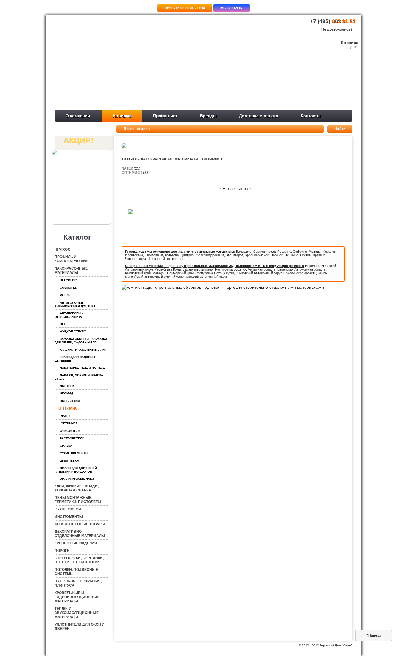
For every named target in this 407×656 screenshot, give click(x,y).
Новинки (122, 115)
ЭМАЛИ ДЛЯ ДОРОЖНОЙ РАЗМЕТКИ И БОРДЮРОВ (76, 469)
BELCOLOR (68, 280)
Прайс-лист (165, 115)
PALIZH (65, 295)
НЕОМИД (66, 393)
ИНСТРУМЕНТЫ (69, 517)
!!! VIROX (62, 249)
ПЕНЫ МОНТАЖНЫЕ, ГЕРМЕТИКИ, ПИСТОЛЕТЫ (78, 500)
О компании (78, 115)
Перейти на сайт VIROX (184, 8)
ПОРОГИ (62, 551)
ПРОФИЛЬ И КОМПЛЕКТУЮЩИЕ (71, 259)
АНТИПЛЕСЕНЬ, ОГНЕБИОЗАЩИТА (69, 315)
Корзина (349, 42)
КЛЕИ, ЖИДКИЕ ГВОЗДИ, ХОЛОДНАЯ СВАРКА (77, 488)
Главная (129, 159)
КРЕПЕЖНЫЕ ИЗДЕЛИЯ (76, 543)
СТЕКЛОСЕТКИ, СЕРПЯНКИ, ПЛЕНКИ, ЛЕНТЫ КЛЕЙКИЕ (79, 560)
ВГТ (63, 324)
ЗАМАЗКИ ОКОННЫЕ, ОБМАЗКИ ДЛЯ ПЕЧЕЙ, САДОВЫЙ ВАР (81, 340)
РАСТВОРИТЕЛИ (72, 438)
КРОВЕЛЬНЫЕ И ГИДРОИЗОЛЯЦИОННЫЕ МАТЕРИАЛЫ (77, 597)
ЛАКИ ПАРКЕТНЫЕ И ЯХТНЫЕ (82, 367)
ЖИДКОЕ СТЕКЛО (73, 331)
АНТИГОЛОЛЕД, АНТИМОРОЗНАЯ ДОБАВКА (75, 304)
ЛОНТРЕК (67, 386)
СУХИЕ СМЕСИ (68, 509)
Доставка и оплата (258, 115)
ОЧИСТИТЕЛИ (70, 430)
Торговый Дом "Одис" (336, 645)
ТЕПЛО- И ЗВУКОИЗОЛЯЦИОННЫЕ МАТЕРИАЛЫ (77, 613)
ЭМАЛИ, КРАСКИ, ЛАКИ (77, 478)
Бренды (208, 115)
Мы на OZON (231, 8)
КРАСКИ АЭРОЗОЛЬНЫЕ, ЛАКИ (83, 349)
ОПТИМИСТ (69, 408)
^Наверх (373, 635)
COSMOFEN (68, 287)
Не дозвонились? (336, 29)
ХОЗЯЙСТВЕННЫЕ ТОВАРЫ (80, 524)
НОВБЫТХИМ (70, 400)
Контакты (311, 115)
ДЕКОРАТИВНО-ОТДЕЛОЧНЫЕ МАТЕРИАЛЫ (80, 534)
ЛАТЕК (65, 416)
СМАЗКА (66, 445)
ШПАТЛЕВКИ (69, 460)
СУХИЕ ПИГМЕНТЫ (74, 453)
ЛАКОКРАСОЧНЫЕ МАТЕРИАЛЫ (71, 270)
